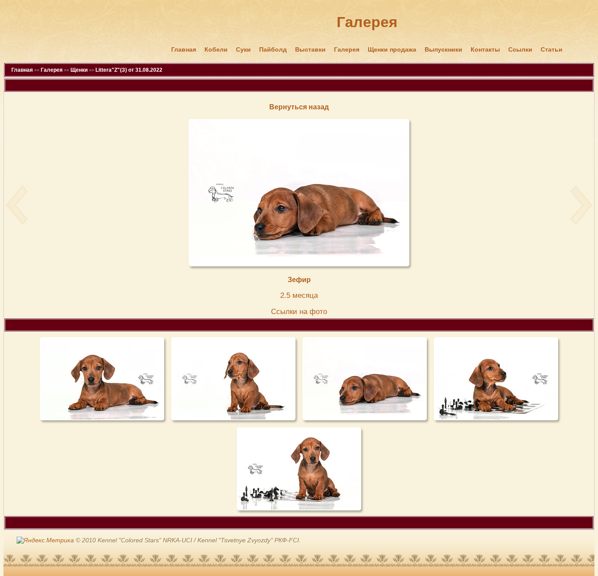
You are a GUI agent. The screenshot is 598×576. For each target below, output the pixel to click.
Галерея (346, 49)
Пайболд (273, 49)
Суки (243, 49)
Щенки (79, 70)
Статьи (552, 49)
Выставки (310, 49)
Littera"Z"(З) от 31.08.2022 (128, 70)
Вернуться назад (299, 107)
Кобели (216, 49)
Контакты (485, 49)
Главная (183, 49)
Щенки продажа (392, 49)
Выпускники (443, 49)
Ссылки (520, 49)
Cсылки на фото (299, 311)
